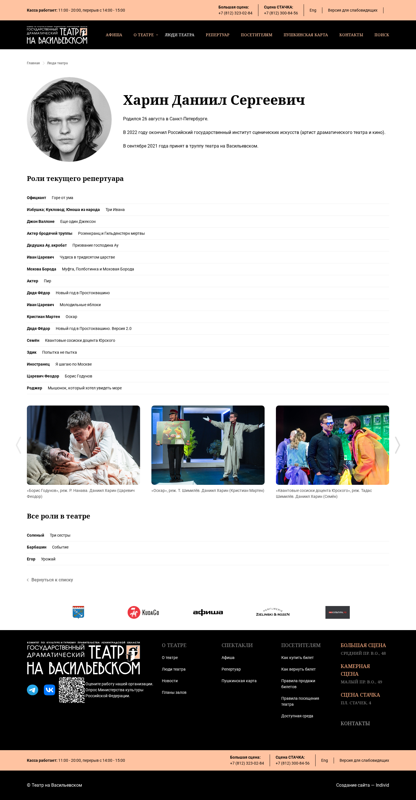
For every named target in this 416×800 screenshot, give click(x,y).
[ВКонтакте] (49, 690)
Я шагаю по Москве (73, 364)
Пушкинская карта (239, 681)
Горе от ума (62, 197)
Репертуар (231, 669)
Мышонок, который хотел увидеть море (85, 388)
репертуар (218, 34)
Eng (313, 10)
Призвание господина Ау (95, 245)
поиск (381, 34)
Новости (170, 681)
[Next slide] (397, 445)
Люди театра (174, 669)
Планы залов (174, 692)
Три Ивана (115, 209)
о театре (144, 34)
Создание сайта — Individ (362, 785)
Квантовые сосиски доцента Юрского (80, 340)
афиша (114, 34)
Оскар (71, 316)
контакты (351, 34)
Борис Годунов (78, 376)
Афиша (228, 657)
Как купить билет (297, 657)
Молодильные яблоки (80, 304)
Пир (47, 281)
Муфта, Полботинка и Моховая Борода (98, 269)
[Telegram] (32, 690)
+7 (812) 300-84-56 (281, 13)
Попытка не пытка (59, 352)
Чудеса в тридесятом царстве (87, 257)
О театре (170, 657)
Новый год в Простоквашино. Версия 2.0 (94, 328)
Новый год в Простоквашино (83, 293)
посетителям (256, 34)
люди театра (179, 34)
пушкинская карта (306, 34)
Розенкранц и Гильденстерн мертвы (111, 233)
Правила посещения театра (300, 701)
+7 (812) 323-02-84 (235, 13)
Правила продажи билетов (298, 684)
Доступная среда (297, 716)
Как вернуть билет (298, 669)
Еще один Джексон (78, 221)
